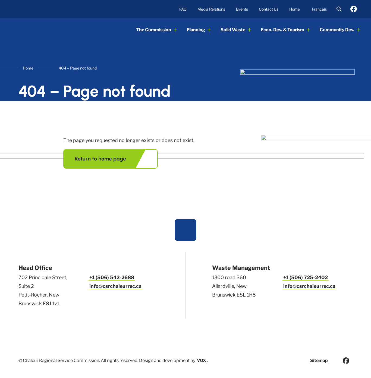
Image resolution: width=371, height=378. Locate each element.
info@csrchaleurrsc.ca (115, 286)
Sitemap (319, 360)
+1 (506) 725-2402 (305, 277)
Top (185, 230)
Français (319, 9)
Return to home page (100, 158)
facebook (353, 8)
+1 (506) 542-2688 (111, 277)
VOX (201, 360)
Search (339, 9)
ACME (42, 30)
